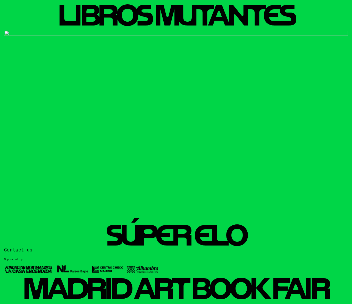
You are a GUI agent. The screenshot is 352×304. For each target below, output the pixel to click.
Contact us (18, 250)
